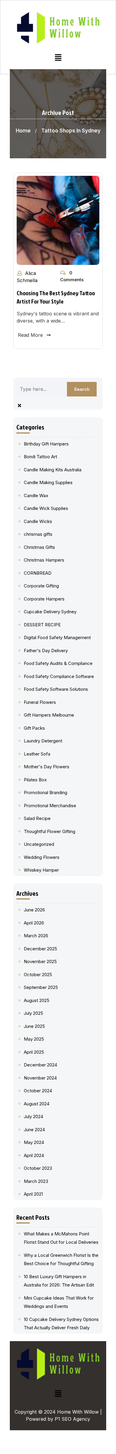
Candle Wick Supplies (46, 508)
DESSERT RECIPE (42, 625)
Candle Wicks (38, 521)
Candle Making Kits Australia (52, 469)
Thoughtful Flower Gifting (49, 831)
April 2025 (34, 1052)
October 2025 (38, 974)
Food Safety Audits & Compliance (58, 663)
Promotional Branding (45, 792)
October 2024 (38, 1090)
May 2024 (34, 1142)
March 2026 (36, 935)
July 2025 (33, 1013)
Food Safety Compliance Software (59, 676)
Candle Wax (36, 495)
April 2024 (34, 1155)
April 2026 (34, 923)
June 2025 (34, 1026)
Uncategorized (39, 844)
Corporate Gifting (41, 586)
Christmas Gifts (39, 547)
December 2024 (40, 1065)
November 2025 (40, 961)
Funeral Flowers (40, 702)
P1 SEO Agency (72, 1419)
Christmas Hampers (44, 560)
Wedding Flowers (41, 857)
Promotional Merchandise (50, 805)
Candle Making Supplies (48, 482)
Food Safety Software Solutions (56, 689)
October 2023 (38, 1168)
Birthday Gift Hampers (46, 444)
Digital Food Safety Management (57, 637)
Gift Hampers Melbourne (49, 715)
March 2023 (36, 1181)
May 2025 (34, 1039)
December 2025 (40, 949)
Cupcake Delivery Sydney (50, 611)
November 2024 (40, 1078)
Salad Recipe (37, 818)
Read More (30, 335)
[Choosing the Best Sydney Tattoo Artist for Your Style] (58, 220)
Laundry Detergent (43, 741)
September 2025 (41, 987)
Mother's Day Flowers (46, 766)
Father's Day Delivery (46, 650)
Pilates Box (35, 780)
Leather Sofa (37, 754)
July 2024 (33, 1116)
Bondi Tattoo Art (40, 456)
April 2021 (33, 1194)
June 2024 (34, 1129)
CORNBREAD (37, 573)
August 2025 (36, 1000)
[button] (58, 57)
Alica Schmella (27, 276)
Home (23, 131)
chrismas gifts (38, 534)
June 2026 (34, 910)
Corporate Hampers (44, 599)
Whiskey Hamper (41, 870)
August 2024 (36, 1104)
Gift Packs (34, 728)
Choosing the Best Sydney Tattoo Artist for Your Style (56, 297)
